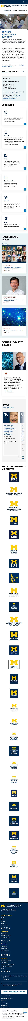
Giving (2, 923)
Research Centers (4, 950)
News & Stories (4, 925)
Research (3, 944)
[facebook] (2, 928)
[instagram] (4, 928)
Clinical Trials (4, 946)
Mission (2, 919)
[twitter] (7, 928)
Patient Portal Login (5, 937)
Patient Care (4, 931)
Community (3, 921)
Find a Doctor (4, 933)
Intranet (2, 968)
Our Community (4, 962)
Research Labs (4, 948)
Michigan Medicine (6, 915)
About (2, 917)
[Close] (25, 1010)
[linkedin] (7, 955)
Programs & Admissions (6, 960)
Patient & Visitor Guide (6, 935)
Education (4, 958)
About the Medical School (6, 966)
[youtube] (9, 928)
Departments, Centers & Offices (7, 964)
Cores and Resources (5, 951)
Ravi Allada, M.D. (9, 391)
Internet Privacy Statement (8, 1018)
